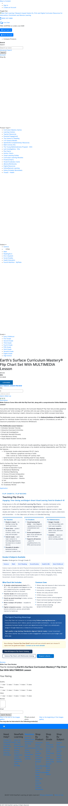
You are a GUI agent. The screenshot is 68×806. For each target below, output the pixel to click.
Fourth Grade (8, 345)
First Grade (7, 339)
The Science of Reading (11, 138)
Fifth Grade (7, 347)
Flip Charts (7, 151)
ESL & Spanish (8, 256)
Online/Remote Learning (12, 168)
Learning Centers (9, 132)
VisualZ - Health (9, 172)
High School (8, 356)
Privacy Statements (46, 795)
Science (6, 247)
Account (3, 55)
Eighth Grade (8, 353)
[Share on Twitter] (3, 398)
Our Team (17, 742)
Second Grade (8, 341)
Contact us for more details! (35, 645)
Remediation (29, 742)
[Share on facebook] (1, 398)
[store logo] (34, 14)
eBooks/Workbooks (10, 164)
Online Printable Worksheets (13, 170)
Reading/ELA (8, 254)
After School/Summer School (30, 748)
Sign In (6, 5)
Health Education (9, 260)
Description (4, 400)
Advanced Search (6, 50)
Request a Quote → (45, 656)
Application (4, 488)
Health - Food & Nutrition (59, 760)
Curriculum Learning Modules (13, 157)
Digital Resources (9, 166)
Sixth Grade (7, 349)
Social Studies (8, 258)
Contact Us (7, 740)
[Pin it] (4, 398)
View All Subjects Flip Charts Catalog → (17, 651)
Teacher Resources (10, 134)
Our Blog (17, 765)
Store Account (7, 35)
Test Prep (28, 744)
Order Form (7, 746)
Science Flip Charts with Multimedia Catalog (19, 656)
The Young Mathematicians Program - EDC (18, 147)
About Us (17, 740)
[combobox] (11, 47)
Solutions (29, 734)
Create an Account (10, 7)
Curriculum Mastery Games (13, 130)
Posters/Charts (9, 160)
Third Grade (8, 343)
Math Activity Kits (9, 145)
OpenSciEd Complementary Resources (16, 143)
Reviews (2, 662)
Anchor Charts (8, 153)
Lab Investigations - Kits (12, 149)
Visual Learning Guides (11, 155)
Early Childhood (9, 336)
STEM (8, 249)
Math (5, 252)
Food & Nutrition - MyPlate (12, 262)
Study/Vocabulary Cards (12, 162)
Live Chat (6, 22)
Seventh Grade (8, 351)
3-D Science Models (10, 140)
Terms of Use (58, 795)
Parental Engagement (11, 136)
